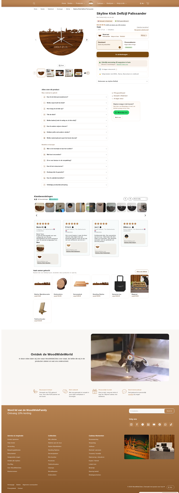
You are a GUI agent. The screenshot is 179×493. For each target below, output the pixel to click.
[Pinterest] (159, 424)
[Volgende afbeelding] (87, 39)
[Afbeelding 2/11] (50, 73)
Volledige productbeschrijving (57, 185)
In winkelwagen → (123, 54)
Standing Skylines (53, 450)
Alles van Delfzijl (142, 271)
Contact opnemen (13, 439)
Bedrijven (110, 3)
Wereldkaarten (52, 471)
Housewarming (93, 439)
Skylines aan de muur (55, 443)
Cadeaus (100, 3)
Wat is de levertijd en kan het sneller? (60, 148)
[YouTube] (154, 424)
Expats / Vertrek (94, 460)
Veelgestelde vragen (13, 457)
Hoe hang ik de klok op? (55, 108)
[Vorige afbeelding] (36, 39)
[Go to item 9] (121, 207)
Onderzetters (52, 475)
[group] (61, 40)
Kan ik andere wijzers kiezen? (57, 126)
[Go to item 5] (80, 207)
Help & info (121, 3)
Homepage (10, 484)
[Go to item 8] (111, 207)
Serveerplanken (53, 453)
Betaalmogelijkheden (14, 450)
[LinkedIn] (148, 424)
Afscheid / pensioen (95, 450)
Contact (20, 488)
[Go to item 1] (39, 207)
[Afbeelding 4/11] (78, 73)
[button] (101, 25)
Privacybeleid (11, 488)
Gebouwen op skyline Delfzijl (108, 81)
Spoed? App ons (122, 64)
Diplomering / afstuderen (96, 457)
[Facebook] (137, 424)
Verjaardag (92, 443)
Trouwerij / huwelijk (95, 453)
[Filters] (130, 198)
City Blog (10, 464)
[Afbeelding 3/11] (69, 73)
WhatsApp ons (122, 112)
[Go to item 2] (50, 207)
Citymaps (51, 468)
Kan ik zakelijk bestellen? (55, 178)
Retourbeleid (11, 453)
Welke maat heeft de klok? (56, 103)
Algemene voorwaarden (30, 484)
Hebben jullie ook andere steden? (58, 132)
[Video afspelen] (59, 73)
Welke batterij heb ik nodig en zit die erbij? (61, 120)
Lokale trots (92, 464)
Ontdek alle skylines (13, 460)
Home (64, 3)
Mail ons (118, 117)
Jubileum (92, 446)
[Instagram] (131, 424)
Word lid (169, 411)
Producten (80, 3)
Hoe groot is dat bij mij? (141, 30)
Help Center (11, 443)
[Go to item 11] (142, 207)
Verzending (11, 446)
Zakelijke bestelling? (143, 27)
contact (130, 394)
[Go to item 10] (131, 207)
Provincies (51, 460)
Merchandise (52, 457)
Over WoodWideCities (14, 468)
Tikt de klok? (51, 114)
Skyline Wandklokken (54, 446)
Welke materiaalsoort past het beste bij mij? (62, 138)
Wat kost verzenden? (54, 154)
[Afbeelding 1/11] (41, 73)
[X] (142, 424)
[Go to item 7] (101, 207)
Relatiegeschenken (95, 475)
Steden (70, 3)
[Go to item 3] (60, 207)
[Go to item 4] (70, 207)
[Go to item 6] (90, 207)
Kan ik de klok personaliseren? (57, 97)
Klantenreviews (12, 471)
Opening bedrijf (93, 471)
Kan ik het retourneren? (55, 166)
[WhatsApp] (165, 424)
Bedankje (92, 468)
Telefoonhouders (53, 464)
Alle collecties (52, 439)
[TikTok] (171, 424)
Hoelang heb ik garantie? (55, 172)
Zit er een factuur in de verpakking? (59, 160)
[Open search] (125, 198)
